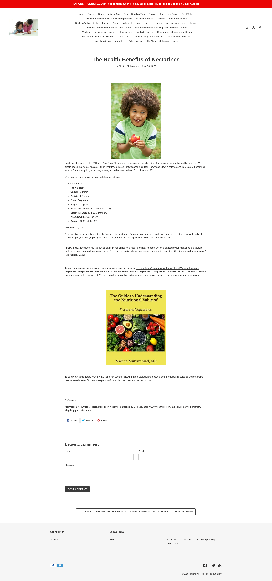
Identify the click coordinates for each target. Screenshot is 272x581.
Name (68, 451)
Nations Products (196, 574)
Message (69, 465)
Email (141, 451)
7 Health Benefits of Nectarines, (109, 163)
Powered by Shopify (213, 574)
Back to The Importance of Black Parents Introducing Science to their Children (138, 511)
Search (54, 539)
